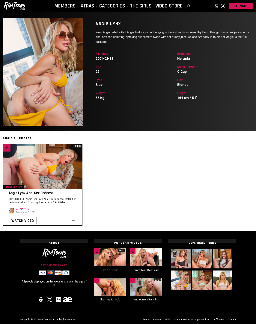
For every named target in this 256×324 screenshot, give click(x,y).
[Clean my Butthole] (110, 287)
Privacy (157, 319)
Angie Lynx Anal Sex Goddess (31, 192)
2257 (167, 319)
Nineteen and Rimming (146, 299)
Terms (146, 319)
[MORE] (74, 220)
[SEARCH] (188, 6)
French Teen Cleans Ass (146, 270)
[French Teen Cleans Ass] (146, 257)
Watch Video (22, 220)
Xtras (87, 6)
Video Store (169, 6)
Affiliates (219, 319)
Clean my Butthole (110, 299)
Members (65, 6)
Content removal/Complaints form (192, 319)
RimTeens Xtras (13, 186)
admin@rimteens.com (54, 264)
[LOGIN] (223, 6)
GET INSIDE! (241, 6)
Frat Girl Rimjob (110, 270)
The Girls (141, 6)
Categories (112, 6)
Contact (232, 319)
